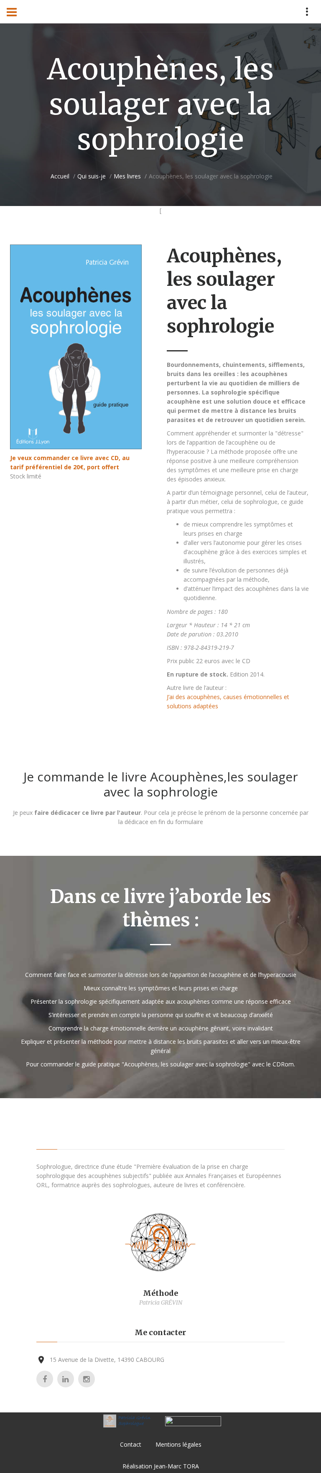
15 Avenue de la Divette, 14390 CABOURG (107, 1360)
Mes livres (127, 176)
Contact (130, 1444)
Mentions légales (178, 1444)
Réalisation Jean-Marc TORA (160, 1466)
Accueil (60, 176)
